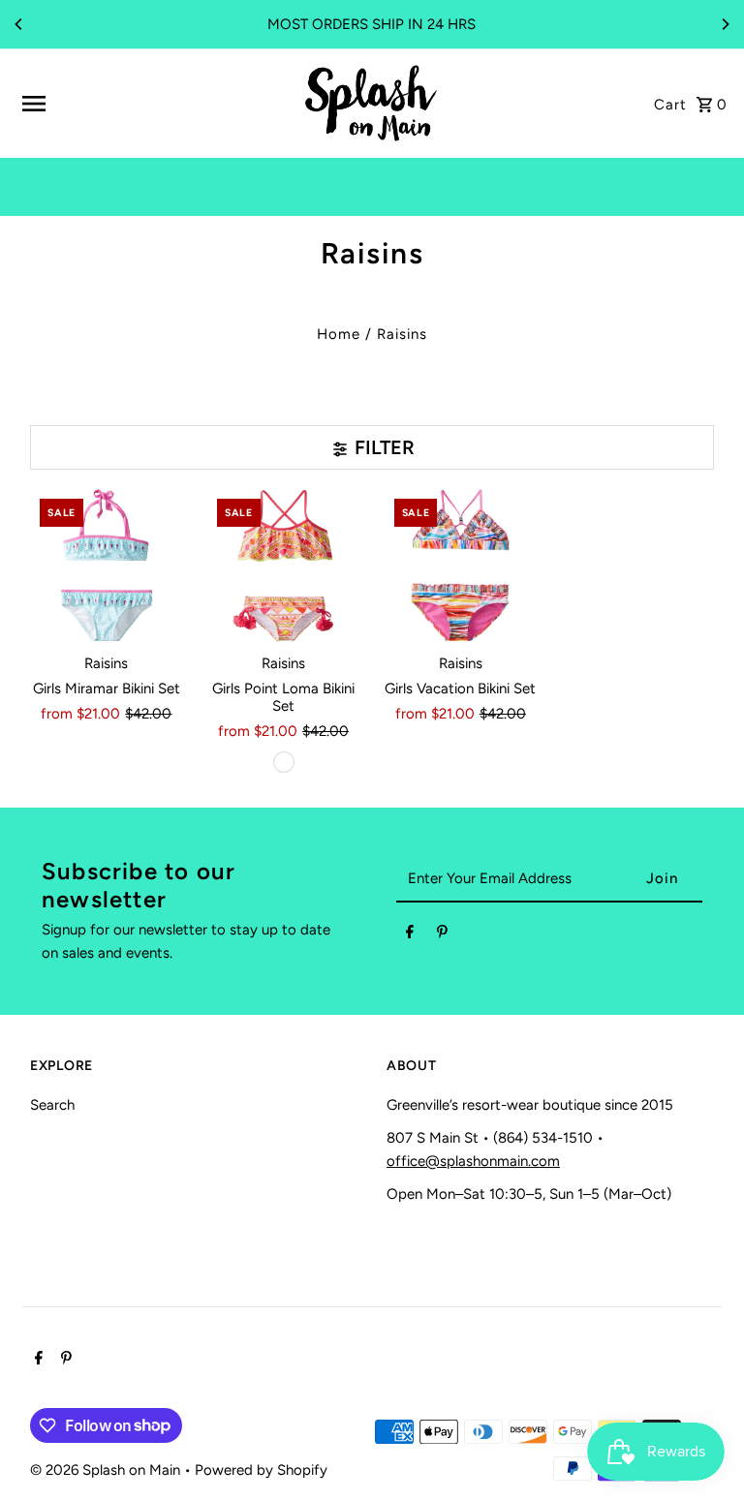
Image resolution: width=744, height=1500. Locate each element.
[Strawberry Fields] (284, 762)
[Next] (724, 24)
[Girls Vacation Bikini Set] (461, 565)
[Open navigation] (154, 103)
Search (52, 1105)
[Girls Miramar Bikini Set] (106, 565)
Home (338, 334)
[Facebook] (410, 935)
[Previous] (19, 24)
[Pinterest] (442, 935)
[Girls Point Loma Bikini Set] (283, 565)
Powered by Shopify (261, 1470)
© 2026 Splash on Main (107, 1470)
